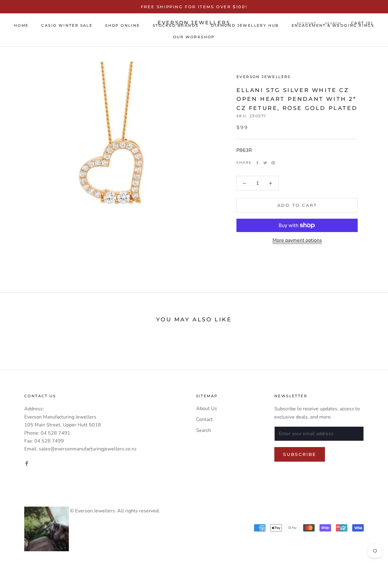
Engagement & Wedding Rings (333, 25)
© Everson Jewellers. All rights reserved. (114, 511)
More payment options (297, 240)
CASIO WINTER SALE (66, 25)
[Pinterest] (273, 163)
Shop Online (122, 25)
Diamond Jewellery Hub (245, 25)
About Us (206, 408)
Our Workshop (194, 37)
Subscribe (299, 454)
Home (21, 25)
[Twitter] (265, 163)
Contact (204, 419)
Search (203, 430)
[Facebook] (257, 163)
